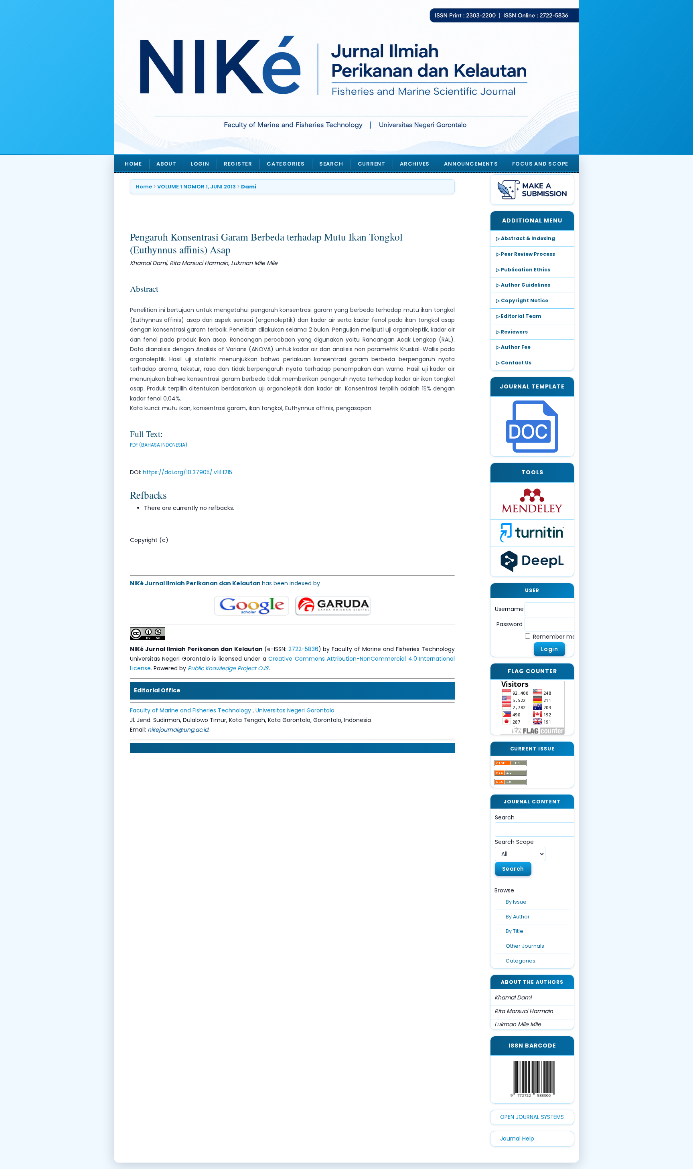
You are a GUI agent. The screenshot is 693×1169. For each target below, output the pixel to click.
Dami (248, 186)
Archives (415, 164)
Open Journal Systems (532, 1117)
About (166, 164)
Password (509, 624)
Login (200, 164)
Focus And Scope (540, 164)
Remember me (554, 637)
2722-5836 (303, 649)
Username (509, 609)
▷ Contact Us (513, 362)
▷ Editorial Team (518, 316)
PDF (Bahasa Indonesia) (158, 445)
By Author (518, 916)
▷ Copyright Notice (522, 300)
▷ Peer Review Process (525, 254)
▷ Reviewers (512, 331)
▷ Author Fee (513, 347)
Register (238, 164)
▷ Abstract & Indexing (525, 238)
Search (331, 164)
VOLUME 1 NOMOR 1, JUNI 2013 (196, 186)
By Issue (516, 901)
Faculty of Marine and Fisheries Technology (191, 710)
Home (133, 164)
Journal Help (517, 1139)
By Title (514, 931)
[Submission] (532, 189)
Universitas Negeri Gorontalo (294, 710)
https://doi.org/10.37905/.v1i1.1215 (187, 472)
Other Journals (525, 945)
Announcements (471, 164)
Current (371, 164)
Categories (520, 960)
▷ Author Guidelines (523, 284)
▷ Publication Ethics (523, 269)
